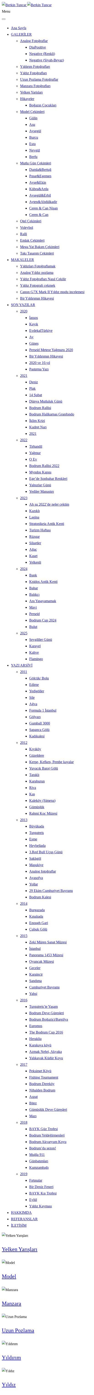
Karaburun (37, 781)
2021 (23, 376)
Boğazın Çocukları (42, 105)
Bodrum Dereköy (42, 1084)
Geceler (34, 968)
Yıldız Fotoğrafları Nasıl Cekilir (43, 279)
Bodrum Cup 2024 (42, 620)
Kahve (34, 652)
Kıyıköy (35, 749)
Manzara (11, 1303)
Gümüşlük (36, 807)
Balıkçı (34, 594)
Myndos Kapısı (40, 472)
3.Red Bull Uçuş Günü (46, 852)
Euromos (35, 1026)
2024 (23, 569)
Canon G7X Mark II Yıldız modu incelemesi (52, 292)
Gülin (33, 118)
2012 (23, 743)
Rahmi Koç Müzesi (43, 813)
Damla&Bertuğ (40, 170)
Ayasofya (36, 878)
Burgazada (37, 910)
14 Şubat (35, 395)
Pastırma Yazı (39, 369)
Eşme (33, 839)
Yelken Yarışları (19, 1249)
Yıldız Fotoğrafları (33, 73)
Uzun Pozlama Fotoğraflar (39, 79)
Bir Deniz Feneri (41, 1187)
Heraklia (35, 1039)
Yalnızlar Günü (40, 485)
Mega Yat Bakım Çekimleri (39, 247)
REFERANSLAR (24, 1219)
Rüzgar (34, 537)
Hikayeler (27, 99)
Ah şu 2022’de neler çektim (49, 504)
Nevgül (34, 150)
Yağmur (35, 453)
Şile (32, 697)
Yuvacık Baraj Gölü (43, 768)
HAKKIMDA (21, 1213)
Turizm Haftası (40, 530)
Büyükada (36, 826)
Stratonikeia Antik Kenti (46, 524)
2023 (23, 498)
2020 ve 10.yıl (39, 363)
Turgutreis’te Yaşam (43, 1006)
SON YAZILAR (23, 305)
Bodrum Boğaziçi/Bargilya (48, 1019)
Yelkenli (35, 562)
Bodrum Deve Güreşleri (46, 1013)
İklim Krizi (37, 421)
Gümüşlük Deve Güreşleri (48, 1109)
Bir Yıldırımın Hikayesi (37, 298)
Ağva (33, 704)
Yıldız (9, 1385)
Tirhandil (35, 446)
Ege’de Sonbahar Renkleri (48, 479)
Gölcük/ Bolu (39, 678)
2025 (23, 633)
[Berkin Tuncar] (27, 5)
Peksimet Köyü (40, 1071)
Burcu (33, 137)
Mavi (33, 607)
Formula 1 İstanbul (42, 710)
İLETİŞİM (18, 1225)
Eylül (33, 1200)
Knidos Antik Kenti (43, 582)
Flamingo (36, 659)
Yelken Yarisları (31, 92)
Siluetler (35, 543)
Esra (32, 144)
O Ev (33, 459)
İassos (33, 318)
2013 (23, 820)
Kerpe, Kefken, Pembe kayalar (51, 762)
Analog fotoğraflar (42, 871)
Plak (32, 388)
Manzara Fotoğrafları (35, 86)
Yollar (33, 884)
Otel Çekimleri (30, 221)
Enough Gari (38, 923)
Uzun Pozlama (18, 1330)
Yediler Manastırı (41, 491)
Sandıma (35, 981)
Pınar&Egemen (40, 176)
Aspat (33, 1097)
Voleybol (26, 227)
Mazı (33, 1116)
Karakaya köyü (40, 1045)
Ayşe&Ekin (37, 182)
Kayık (33, 324)
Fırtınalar (35, 1180)
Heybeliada (37, 846)
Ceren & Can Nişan (43, 208)
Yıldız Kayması (40, 1206)
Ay (31, 337)
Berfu (33, 157)
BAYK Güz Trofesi (43, 1129)
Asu (32, 124)
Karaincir (36, 974)
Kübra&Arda (38, 189)
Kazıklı (34, 511)
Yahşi (33, 994)
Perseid (34, 614)
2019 (23, 1174)
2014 (23, 903)
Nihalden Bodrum (42, 1090)
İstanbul (35, 949)
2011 (23, 672)
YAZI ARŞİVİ (21, 665)
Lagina (34, 517)
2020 (23, 311)
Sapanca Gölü (39, 730)
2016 (23, 1000)
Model (9, 1276)
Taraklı (34, 775)
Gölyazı (35, 717)
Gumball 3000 (39, 723)
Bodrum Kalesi (40, 897)
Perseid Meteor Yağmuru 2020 (51, 350)
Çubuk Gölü (38, 929)
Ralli (23, 234)
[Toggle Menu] (3, 19)
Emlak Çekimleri (32, 240)
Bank (33, 575)
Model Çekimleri (32, 112)
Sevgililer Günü (40, 640)
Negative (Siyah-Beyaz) (46, 60)
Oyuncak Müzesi (41, 961)
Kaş (32, 794)
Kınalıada (36, 916)
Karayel (35, 646)
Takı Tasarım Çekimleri (37, 253)
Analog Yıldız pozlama (36, 273)
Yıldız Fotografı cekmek (37, 285)
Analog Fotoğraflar (34, 41)
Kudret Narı (38, 427)
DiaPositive (37, 47)
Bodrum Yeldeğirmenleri (47, 1135)
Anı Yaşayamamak (42, 601)
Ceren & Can (38, 215)
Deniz (33, 382)
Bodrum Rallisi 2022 (44, 466)
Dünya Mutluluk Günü (45, 401)
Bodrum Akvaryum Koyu (47, 1142)
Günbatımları (38, 1161)
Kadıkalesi (36, 736)
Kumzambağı (39, 1167)
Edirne (34, 685)
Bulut (33, 627)
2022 (23, 440)
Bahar (33, 588)
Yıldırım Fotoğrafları (35, 67)
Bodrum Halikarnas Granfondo (51, 414)
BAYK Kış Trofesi (43, 1193)
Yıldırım (11, 1358)
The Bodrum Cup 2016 (46, 1032)
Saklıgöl (35, 858)
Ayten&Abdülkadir (43, 202)
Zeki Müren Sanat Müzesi (48, 942)
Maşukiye (36, 865)
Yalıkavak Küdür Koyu (46, 1058)
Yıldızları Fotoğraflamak (37, 266)
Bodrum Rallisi (40, 408)
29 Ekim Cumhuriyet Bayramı (51, 891)
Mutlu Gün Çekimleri (35, 163)
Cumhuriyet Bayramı (44, 987)
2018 (23, 1122)
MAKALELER (22, 260)
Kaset (33, 556)
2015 (23, 936)
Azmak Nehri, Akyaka (45, 1052)
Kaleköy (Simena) (42, 800)
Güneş (34, 343)
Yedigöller (36, 691)
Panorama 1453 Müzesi (46, 955)
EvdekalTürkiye (40, 330)
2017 (23, 1064)
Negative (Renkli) (42, 54)
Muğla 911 (37, 1155)
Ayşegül (35, 131)
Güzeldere (36, 755)
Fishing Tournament (43, 1077)
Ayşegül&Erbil (40, 195)
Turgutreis (36, 833)
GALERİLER (21, 34)
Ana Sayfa (18, 28)
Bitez (33, 1103)
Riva (32, 788)
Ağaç (33, 549)
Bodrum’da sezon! (42, 1148)
